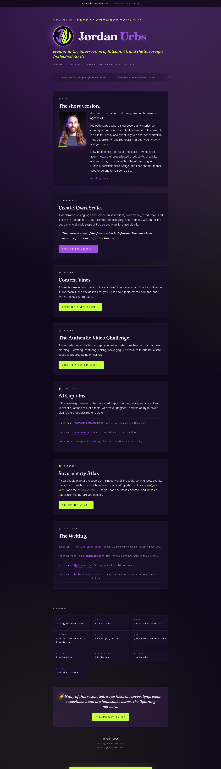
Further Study (82, 574)
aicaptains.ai (81, 432)
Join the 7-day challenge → (81, 365)
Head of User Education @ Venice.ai (71, 638)
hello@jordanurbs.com (69, 622)
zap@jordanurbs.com (96, 3)
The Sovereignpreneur (88, 546)
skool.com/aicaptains (148, 622)
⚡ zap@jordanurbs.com (110, 716)
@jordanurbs (103, 655)
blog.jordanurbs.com (91, 555)
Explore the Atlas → (76, 505)
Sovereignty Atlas (107, 636)
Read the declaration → (78, 249)
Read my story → (101, 178)
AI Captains (73, 64)
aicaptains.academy (88, 441)
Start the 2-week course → (80, 307)
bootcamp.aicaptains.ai (89, 422)
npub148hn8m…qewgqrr (69, 670)
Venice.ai (129, 64)
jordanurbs (141, 655)
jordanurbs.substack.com (150, 636)
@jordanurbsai (83, 565)
